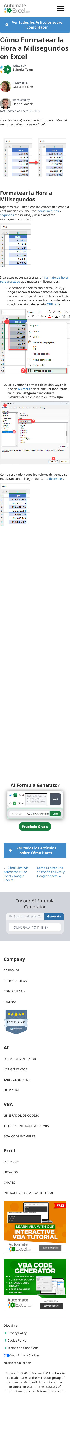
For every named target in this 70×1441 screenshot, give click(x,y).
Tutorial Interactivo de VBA (26, 1126)
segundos (7, 215)
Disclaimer (11, 1325)
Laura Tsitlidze (23, 87)
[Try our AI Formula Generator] (35, 805)
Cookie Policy (16, 1340)
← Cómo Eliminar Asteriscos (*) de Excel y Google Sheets (16, 874)
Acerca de (11, 970)
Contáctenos (14, 991)
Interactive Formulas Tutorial (29, 1193)
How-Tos (11, 1172)
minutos (53, 211)
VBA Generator (15, 1069)
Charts (9, 1183)
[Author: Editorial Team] (5, 69)
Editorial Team (23, 69)
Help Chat (11, 1090)
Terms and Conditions (22, 1348)
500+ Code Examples (19, 1136)
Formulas (12, 1162)
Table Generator (17, 1080)
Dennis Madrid (23, 104)
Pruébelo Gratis (35, 826)
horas (41, 211)
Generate (54, 916)
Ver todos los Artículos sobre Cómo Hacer (37, 25)
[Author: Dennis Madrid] (5, 103)
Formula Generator (20, 1059)
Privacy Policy (17, 1333)
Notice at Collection (17, 1363)
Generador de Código (21, 1115)
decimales (56, 479)
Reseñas (10, 1002)
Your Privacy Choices (25, 1355)
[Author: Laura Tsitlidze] (5, 86)
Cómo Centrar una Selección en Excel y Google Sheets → (51, 872)
